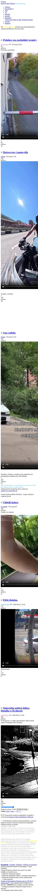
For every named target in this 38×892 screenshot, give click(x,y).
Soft (6, 10)
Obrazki (7, 14)
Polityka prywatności (30, 865)
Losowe (7, 21)
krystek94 (4, 507)
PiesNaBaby (5, 44)
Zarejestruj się (20, 3)
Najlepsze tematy (27, 20)
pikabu (3, 156)
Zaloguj (12, 3)
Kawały (7, 16)
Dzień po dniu (17, 20)
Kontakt (12, 865)
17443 (7, 811)
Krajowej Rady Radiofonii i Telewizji (21, 817)
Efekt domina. (10, 600)
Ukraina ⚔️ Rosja (9, 27)
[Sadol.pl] (3, 2)
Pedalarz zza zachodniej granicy (20, 40)
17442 (12, 811)
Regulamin (4, 865)
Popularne (8, 18)
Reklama (19, 865)
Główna (7, 7)
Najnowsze (8, 20)
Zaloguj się (4, 491)
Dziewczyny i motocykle (15, 152)
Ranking (7, 23)
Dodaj (3, 3)
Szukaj (7, 3)
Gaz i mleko (9, 332)
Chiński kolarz (10, 502)
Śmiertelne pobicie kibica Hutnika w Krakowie (15, 709)
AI (6, 12)
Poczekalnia (9, 9)
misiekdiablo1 (5, 604)
